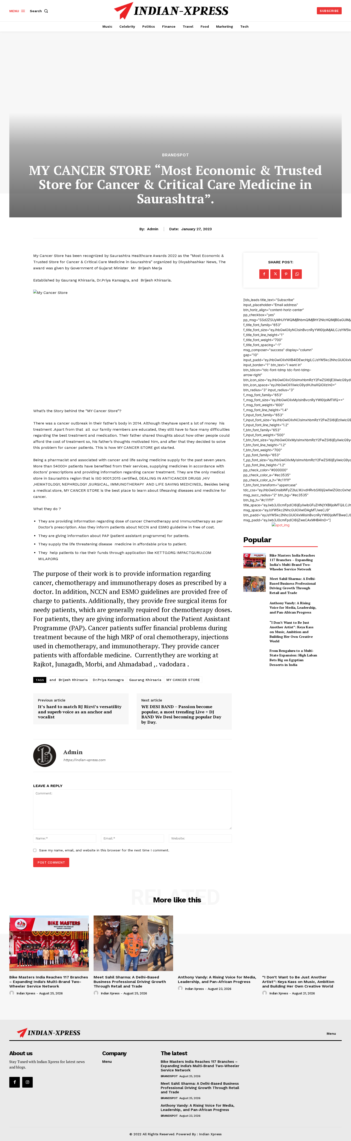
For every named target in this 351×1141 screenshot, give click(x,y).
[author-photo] (12, 993)
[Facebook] (264, 274)
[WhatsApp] (297, 274)
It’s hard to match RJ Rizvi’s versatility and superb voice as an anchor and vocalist (80, 712)
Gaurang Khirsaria (145, 680)
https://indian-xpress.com (84, 760)
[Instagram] (27, 1082)
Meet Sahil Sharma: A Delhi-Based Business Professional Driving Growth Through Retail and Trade (293, 585)
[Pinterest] (286, 274)
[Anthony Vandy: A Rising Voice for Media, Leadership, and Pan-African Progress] (254, 607)
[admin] (44, 755)
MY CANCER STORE (183, 680)
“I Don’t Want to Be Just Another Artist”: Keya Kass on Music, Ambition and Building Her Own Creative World (292, 631)
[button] (40, 11)
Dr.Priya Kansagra (108, 680)
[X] (275, 274)
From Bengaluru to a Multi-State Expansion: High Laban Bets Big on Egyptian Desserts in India (293, 657)
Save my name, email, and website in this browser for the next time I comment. (104, 850)
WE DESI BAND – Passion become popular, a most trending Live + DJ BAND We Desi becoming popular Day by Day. (181, 714)
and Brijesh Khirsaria (68, 680)
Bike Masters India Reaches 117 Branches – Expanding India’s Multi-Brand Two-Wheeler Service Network (292, 562)
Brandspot (175, 155)
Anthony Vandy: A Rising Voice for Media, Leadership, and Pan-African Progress (293, 607)
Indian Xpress (25, 993)
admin (152, 229)
